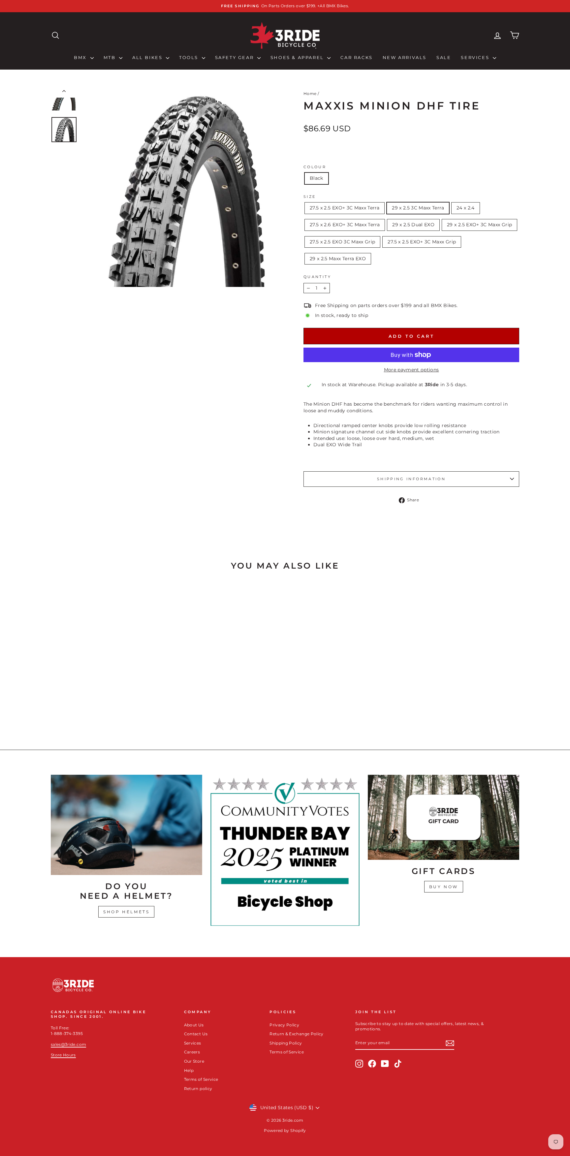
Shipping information (411, 479)
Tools (189, 57)
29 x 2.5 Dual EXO (413, 225)
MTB (110, 57)
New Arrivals (405, 57)
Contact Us (196, 1033)
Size (309, 196)
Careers (192, 1051)
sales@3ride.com (68, 1044)
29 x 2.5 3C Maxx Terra (418, 208)
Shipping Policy (285, 1043)
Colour (314, 167)
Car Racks (356, 57)
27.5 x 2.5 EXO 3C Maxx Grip (342, 242)
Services (476, 57)
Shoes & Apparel (298, 57)
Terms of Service (201, 1079)
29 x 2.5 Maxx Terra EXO (338, 259)
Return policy (198, 1088)
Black (316, 178)
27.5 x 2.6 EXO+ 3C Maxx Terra (345, 225)
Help (189, 1070)
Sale (443, 57)
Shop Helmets (126, 911)
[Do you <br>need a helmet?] (126, 825)
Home (309, 93)
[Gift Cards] (443, 817)
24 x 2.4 (466, 208)
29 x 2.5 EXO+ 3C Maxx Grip (479, 225)
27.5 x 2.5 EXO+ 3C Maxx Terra (344, 208)
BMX (81, 57)
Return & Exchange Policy (296, 1033)
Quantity (317, 276)
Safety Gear (235, 57)
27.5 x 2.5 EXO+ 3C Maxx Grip (422, 242)
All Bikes (148, 57)
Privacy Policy (284, 1024)
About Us (194, 1024)
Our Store (194, 1061)
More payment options (411, 370)
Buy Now (443, 886)
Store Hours (63, 1054)
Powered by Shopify (285, 1130)
